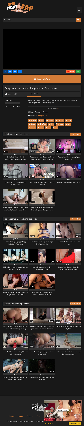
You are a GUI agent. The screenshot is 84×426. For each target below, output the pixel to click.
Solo (52, 124)
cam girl (32, 128)
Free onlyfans (43, 79)
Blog (38, 416)
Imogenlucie (42, 116)
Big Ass (50, 120)
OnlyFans (43, 124)
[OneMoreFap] (42, 8)
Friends (30, 416)
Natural (33, 124)
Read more (52, 109)
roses (41, 128)
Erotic (69, 120)
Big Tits (60, 120)
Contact (12, 416)
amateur (60, 124)
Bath (42, 120)
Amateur (33, 120)
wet (56, 128)
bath (68, 124)
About (35, 94)
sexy (49, 128)
